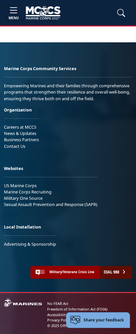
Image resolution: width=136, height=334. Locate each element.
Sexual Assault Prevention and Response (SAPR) (50, 204)
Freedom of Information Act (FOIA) (77, 309)
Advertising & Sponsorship (30, 244)
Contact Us (14, 146)
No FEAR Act (57, 303)
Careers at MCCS (20, 127)
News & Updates (20, 133)
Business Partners (21, 140)
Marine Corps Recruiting (27, 192)
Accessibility (57, 314)
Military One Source (23, 198)
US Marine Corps (20, 185)
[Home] (43, 13)
